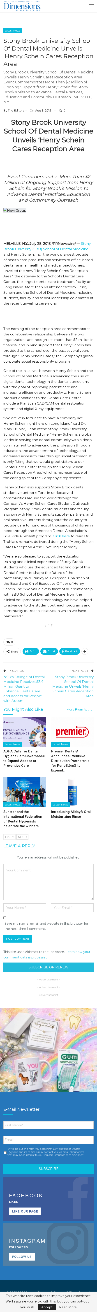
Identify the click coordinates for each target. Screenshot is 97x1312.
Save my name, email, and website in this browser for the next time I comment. (46, 926)
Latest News (12, 30)
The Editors (16, 110)
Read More (68, 1307)
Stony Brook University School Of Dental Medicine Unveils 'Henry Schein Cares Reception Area (73, 686)
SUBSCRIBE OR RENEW (49, 967)
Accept (47, 1307)
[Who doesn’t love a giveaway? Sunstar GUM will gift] (48, 1057)
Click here (61, 536)
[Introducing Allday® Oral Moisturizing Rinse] (72, 792)
